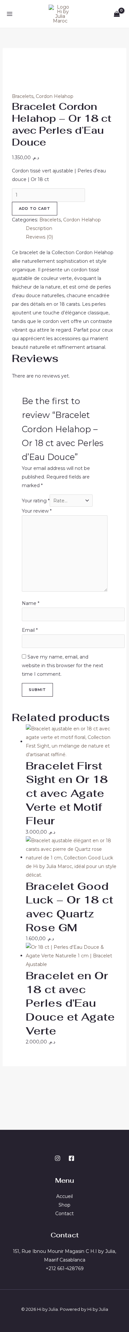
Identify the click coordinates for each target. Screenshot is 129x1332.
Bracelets (22, 96)
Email (30, 630)
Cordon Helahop (54, 96)
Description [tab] (39, 228)
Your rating (36, 501)
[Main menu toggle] (9, 14)
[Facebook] (71, 1158)
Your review (37, 511)
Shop (64, 1205)
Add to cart (34, 208)
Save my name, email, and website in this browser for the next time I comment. (62, 665)
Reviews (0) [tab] (39, 237)
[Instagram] (58, 1158)
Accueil (64, 1196)
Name (30, 603)
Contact (64, 1214)
